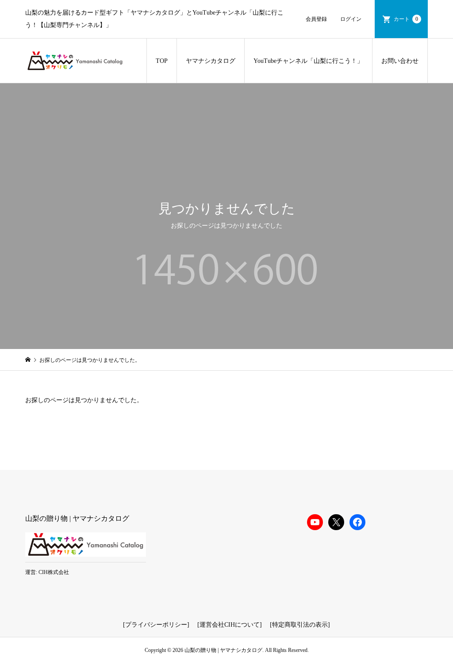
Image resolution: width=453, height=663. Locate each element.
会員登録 (316, 19)
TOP (162, 61)
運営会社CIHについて (230, 624)
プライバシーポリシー (156, 624)
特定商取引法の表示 (300, 624)
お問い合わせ (399, 61)
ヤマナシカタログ (210, 61)
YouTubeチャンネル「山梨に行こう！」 (308, 61)
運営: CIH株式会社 (47, 572)
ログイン (350, 19)
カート (406, 19)
